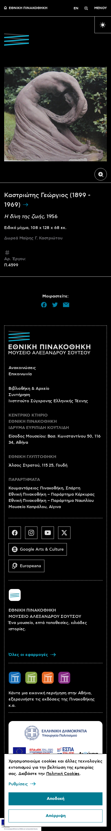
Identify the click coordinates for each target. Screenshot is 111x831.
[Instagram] (33, 535)
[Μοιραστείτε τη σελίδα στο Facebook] (44, 305)
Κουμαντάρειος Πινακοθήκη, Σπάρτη (44, 488)
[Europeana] (29, 568)
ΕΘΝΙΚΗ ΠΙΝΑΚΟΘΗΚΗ (28, 8)
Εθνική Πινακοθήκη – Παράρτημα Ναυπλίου (51, 500)
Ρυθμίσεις (18, 784)
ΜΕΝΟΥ (100, 8)
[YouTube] (50, 535)
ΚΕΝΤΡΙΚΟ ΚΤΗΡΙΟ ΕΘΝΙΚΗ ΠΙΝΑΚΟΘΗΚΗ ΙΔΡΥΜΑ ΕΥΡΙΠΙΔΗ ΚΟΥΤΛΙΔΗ (39, 422)
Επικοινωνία (20, 374)
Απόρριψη (56, 816)
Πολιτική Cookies (63, 773)
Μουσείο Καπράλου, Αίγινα (35, 506)
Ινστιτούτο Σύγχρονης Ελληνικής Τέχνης (48, 401)
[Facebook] (17, 535)
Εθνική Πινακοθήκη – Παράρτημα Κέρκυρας (52, 494)
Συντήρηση (19, 394)
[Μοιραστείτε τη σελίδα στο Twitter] (55, 305)
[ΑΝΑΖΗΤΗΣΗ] (86, 8)
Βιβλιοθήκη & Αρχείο (29, 388)
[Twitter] (66, 535)
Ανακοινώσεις (22, 367)
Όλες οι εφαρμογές (28, 654)
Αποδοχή (55, 798)
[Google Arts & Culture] (40, 551)
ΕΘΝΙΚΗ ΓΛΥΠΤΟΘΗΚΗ (32, 457)
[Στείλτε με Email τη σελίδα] (66, 305)
